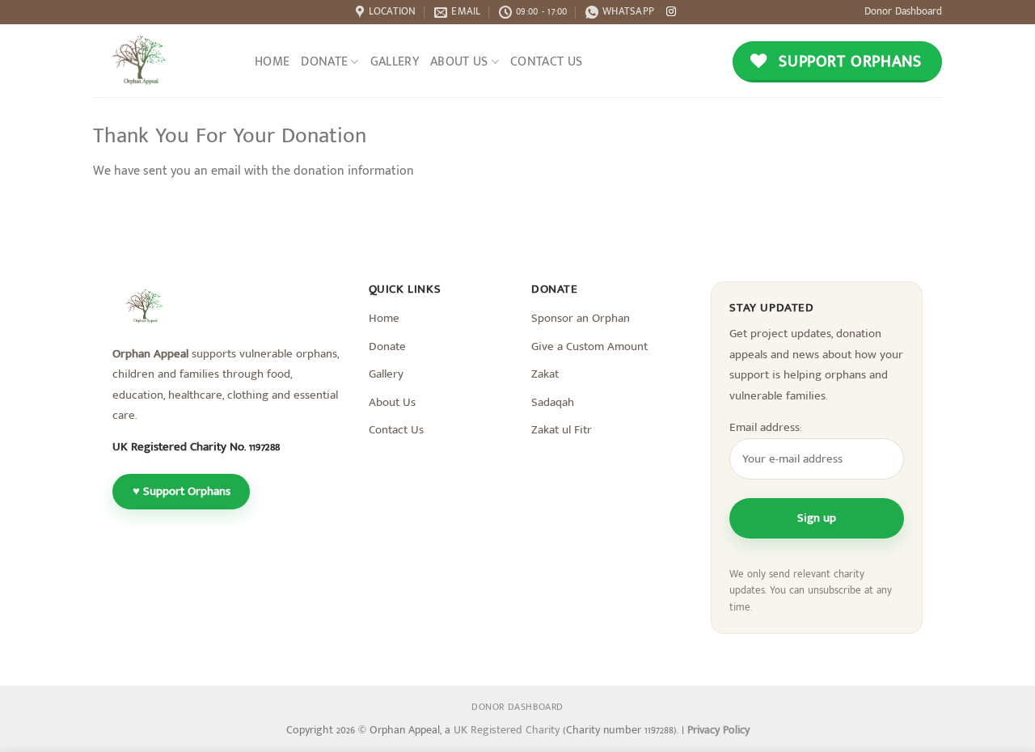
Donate (324, 62)
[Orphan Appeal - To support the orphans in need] (174, 60)
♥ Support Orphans (181, 491)
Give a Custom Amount (589, 346)
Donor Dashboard (903, 11)
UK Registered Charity (508, 730)
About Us (459, 62)
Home (272, 62)
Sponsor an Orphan (580, 318)
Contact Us (546, 62)
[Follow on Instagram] (671, 12)
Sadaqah (552, 402)
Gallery (394, 62)
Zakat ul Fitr (561, 430)
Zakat (545, 374)
